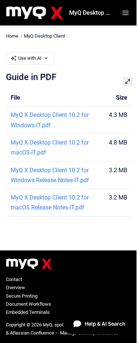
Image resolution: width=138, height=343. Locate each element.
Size (121, 97)
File (15, 97)
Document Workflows (28, 304)
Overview (15, 287)
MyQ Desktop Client (91, 12)
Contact (14, 279)
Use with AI (30, 58)
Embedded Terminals (28, 312)
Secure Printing (22, 296)
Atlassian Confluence (32, 333)
